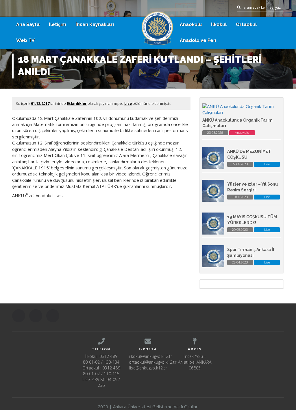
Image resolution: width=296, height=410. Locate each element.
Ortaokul (246, 24)
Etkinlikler (77, 103)
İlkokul (219, 24)
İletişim (57, 24)
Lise (128, 103)
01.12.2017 (40, 103)
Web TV (25, 40)
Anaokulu (191, 24)
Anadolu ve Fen (198, 40)
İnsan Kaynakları (94, 24)
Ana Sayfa (28, 24)
